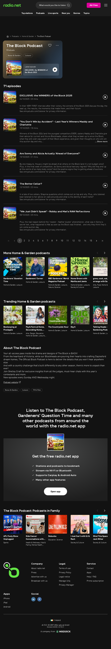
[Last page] (102, 240)
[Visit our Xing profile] (39, 599)
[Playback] (55, 69)
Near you (66, 13)
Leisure (28, 56)
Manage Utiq (64, 581)
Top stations (27, 13)
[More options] (57, 45)
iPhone (6, 599)
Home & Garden (14, 56)
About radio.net (38, 568)
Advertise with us (39, 577)
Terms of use (65, 568)
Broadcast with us (39, 581)
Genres (76, 13)
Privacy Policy (65, 573)
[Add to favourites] (50, 45)
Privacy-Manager (66, 585)
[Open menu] (106, 5)
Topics (86, 13)
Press (33, 573)
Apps (89, 573)
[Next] (105, 252)
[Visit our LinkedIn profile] (33, 599)
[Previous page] (14, 240)
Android (6, 607)
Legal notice (64, 577)
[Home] (8, 36)
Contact (90, 568)
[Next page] (96, 240)
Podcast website (10, 382)
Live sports (53, 13)
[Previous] (97, 252)
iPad (5, 603)
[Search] (68, 5)
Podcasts (40, 13)
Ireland (57, 620)
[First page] (8, 240)
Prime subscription (95, 581)
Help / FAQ (91, 577)
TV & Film (37, 390)
